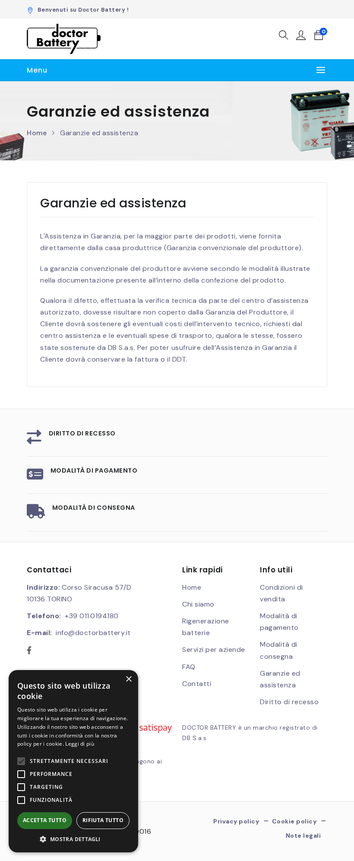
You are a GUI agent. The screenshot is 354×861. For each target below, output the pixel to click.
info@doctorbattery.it (93, 632)
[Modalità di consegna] (36, 514)
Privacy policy (236, 822)
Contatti (196, 683)
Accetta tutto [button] (44, 820)
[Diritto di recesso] (34, 440)
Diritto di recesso (82, 433)
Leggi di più (79, 743)
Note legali (303, 835)
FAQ (189, 666)
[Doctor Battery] (64, 39)
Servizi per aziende (213, 649)
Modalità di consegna (93, 507)
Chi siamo (198, 604)
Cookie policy (294, 822)
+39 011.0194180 (92, 615)
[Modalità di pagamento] (35, 477)
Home (37, 132)
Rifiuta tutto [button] (102, 820)
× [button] (128, 679)
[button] (284, 36)
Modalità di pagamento (94, 470)
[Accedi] (301, 36)
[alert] (73, 761)
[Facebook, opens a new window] (29, 651)
